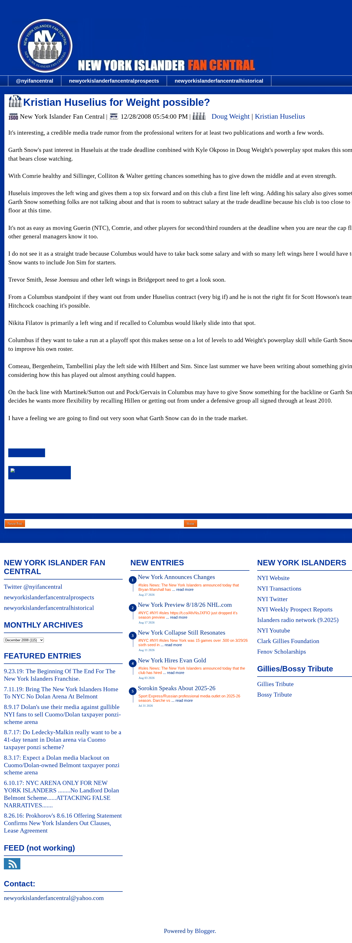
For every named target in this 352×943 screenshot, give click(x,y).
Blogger (205, 931)
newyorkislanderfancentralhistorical (219, 81)
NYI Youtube (273, 630)
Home (190, 523)
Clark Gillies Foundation (288, 641)
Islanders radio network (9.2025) (298, 620)
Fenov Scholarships (281, 651)
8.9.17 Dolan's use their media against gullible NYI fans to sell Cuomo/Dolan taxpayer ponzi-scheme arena (62, 714)
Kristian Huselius (280, 116)
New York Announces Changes (176, 577)
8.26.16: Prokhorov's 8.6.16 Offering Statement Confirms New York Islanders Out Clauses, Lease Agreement (63, 823)
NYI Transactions (279, 588)
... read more (183, 589)
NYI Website (273, 578)
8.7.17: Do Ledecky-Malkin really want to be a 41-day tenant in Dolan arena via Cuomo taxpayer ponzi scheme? (62, 739)
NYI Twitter (272, 599)
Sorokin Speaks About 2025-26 (176, 688)
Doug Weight (231, 116)
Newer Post (15, 523)
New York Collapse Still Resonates (181, 632)
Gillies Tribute (275, 684)
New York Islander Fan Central (190, 7)
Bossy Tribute (274, 694)
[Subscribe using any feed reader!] (39, 472)
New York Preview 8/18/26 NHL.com (185, 604)
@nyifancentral (34, 81)
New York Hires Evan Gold (172, 660)
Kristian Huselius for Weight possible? (116, 102)
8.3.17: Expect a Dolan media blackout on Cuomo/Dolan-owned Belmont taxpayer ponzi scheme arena (62, 765)
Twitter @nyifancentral (33, 586)
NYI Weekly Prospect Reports (294, 609)
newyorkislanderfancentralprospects (114, 81)
